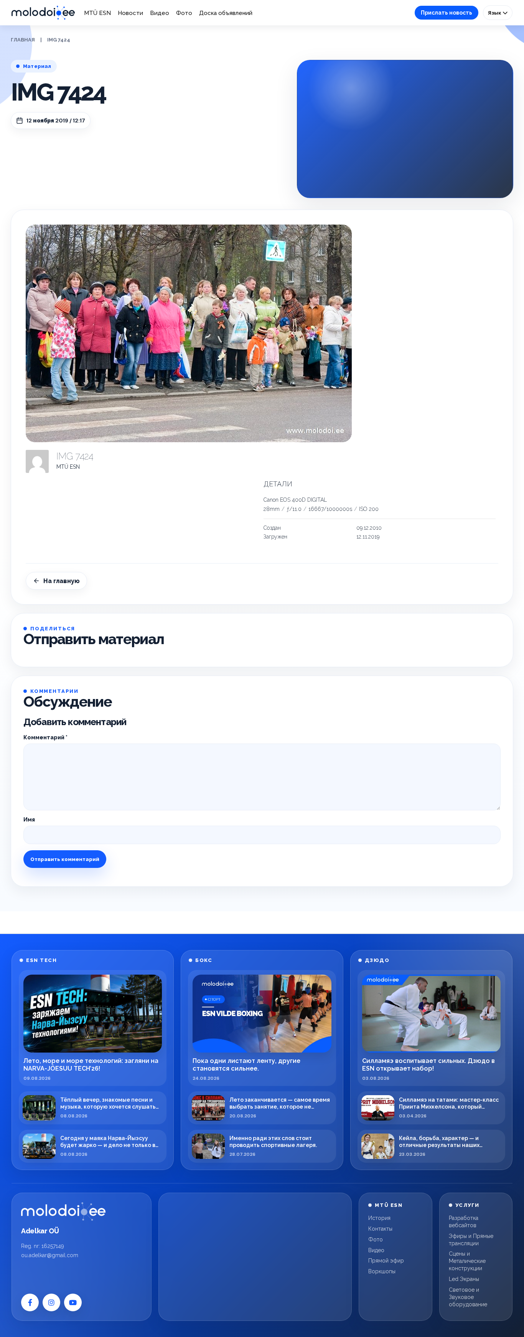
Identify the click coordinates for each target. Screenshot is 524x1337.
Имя (29, 819)
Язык (495, 13)
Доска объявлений (225, 13)
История (379, 1218)
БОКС (203, 960)
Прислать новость (446, 13)
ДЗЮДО (377, 960)
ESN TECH (41, 960)
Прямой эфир (386, 1261)
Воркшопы (381, 1271)
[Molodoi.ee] (63, 1211)
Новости (130, 13)
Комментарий (45, 737)
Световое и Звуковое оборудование (468, 1297)
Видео (159, 13)
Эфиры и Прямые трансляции (471, 1239)
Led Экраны (464, 1279)
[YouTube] (73, 1302)
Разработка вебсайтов (463, 1221)
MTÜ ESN (97, 13)
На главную (61, 581)
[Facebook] (30, 1302)
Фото (184, 13)
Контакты (380, 1229)
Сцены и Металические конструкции (467, 1261)
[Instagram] (51, 1302)
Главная (23, 40)
